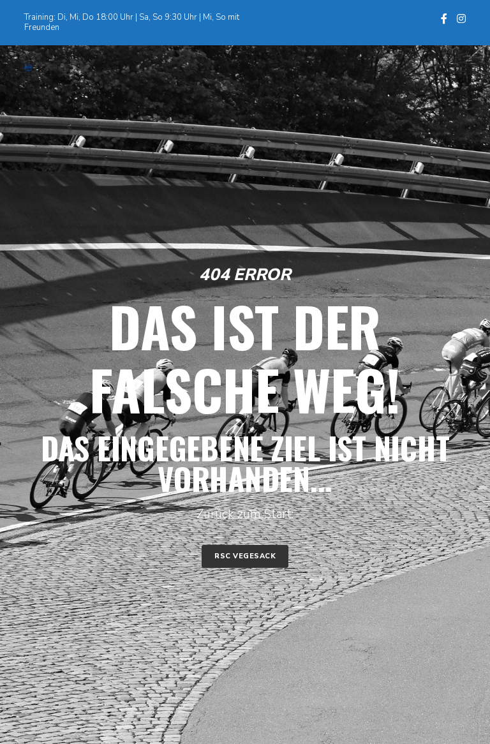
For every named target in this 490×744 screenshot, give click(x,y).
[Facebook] (444, 18)
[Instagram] (461, 18)
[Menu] (452, 67)
